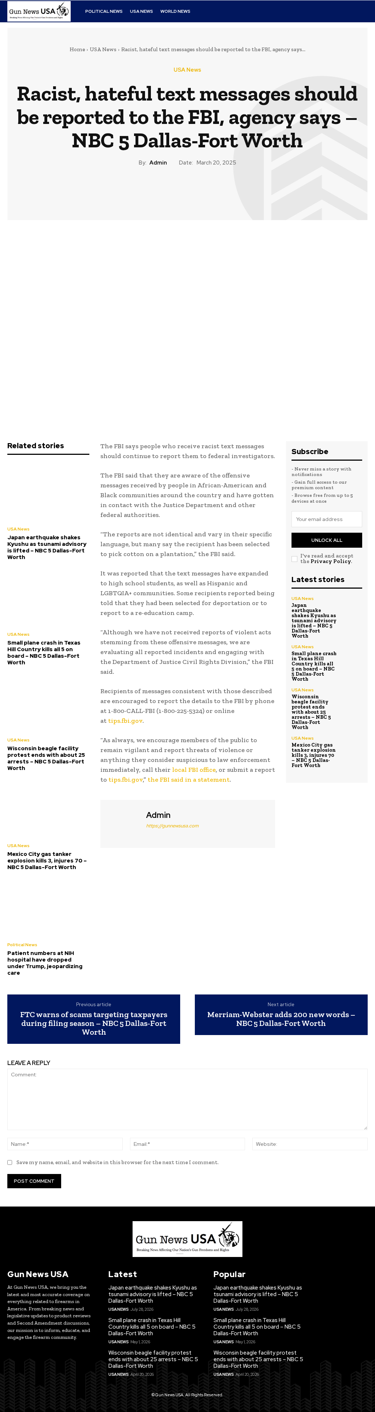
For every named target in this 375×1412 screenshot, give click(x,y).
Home (77, 49)
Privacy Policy (331, 561)
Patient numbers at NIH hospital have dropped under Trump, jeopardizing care (44, 963)
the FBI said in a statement (189, 779)
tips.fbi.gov (125, 721)
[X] (170, 192)
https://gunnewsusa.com (172, 826)
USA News (103, 49)
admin (158, 162)
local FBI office (194, 770)
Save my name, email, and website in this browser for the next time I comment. (117, 1162)
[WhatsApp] (204, 192)
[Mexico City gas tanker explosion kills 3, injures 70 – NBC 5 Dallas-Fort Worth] (48, 808)
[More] (221, 192)
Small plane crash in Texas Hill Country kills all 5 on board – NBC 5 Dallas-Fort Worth (44, 652)
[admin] (122, 823)
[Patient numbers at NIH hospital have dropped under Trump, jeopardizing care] (48, 907)
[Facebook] (153, 192)
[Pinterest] (187, 192)
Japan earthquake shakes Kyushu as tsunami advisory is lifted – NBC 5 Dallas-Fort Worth (46, 547)
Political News (22, 945)
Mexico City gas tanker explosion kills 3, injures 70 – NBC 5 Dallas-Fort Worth (47, 860)
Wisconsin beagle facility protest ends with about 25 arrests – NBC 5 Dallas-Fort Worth (46, 758)
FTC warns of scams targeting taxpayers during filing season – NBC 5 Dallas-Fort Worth (93, 1023)
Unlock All (326, 540)
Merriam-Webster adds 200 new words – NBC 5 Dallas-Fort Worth (281, 1019)
